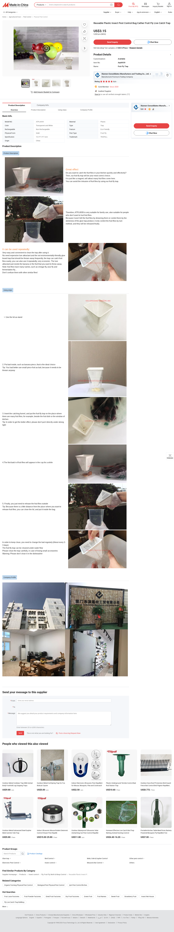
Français (56, 918)
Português (47, 918)
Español (39, 918)
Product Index (127, 915)
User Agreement (100, 923)
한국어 (106, 918)
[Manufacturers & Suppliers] (15, 4)
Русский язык (65, 918)
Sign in (169, 6)
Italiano (75, 918)
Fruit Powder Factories (32, 896)
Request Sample (135, 48)
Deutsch (82, 918)
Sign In (97, 94)
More (4, 906)
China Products (41, 915)
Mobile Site (138, 915)
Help (129, 12)
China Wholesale (77, 915)
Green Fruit (88, 896)
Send (20, 733)
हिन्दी (119, 918)
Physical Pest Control (41, 17)
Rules (170, 12)
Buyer (117, 12)
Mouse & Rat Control (94, 863)
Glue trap (5, 858)
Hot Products (29, 915)
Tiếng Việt (141, 918)
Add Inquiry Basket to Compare (46, 92)
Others (131, 863)
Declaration (111, 923)
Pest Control (27, 17)
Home (4, 17)
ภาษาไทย (126, 918)
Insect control (50, 863)
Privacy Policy (122, 923)
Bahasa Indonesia (152, 918)
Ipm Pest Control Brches (78, 885)
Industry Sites (102, 915)
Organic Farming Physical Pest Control (18, 885)
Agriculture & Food (15, 17)
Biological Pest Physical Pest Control (51, 885)
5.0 (142, 109)
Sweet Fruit (115, 896)
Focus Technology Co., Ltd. (71, 923)
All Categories (11, 12)
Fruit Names (101, 896)
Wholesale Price (90, 915)
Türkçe (133, 918)
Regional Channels (115, 915)
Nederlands (91, 918)
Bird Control (49, 858)
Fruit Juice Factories (11, 896)
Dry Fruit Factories (72, 896)
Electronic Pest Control (10, 863)
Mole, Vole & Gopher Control (97, 858)
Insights (146, 915)
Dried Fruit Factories (53, 896)
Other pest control (136, 858)
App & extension (143, 12)
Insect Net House (147, 896)
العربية (100, 918)
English (31, 918)
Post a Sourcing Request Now (68, 733)
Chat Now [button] (154, 42)
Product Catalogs (35, 853)
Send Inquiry (112, 42)
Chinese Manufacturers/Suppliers (58, 915)
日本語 (113, 918)
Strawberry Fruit (130, 896)
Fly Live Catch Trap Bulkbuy (14, 902)
